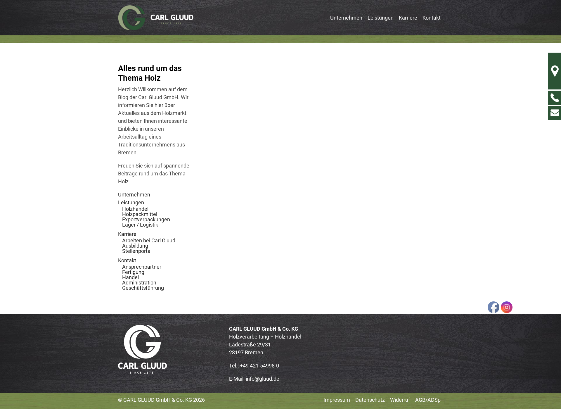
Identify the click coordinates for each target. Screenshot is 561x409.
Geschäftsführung (143, 288)
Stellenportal (137, 251)
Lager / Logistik (140, 225)
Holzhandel (135, 209)
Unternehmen (134, 194)
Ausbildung (135, 246)
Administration (139, 282)
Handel (130, 277)
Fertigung (133, 272)
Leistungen (131, 202)
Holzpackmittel (139, 214)
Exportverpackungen (146, 219)
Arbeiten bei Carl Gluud (148, 240)
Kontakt (127, 260)
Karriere (127, 234)
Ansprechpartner (141, 267)
